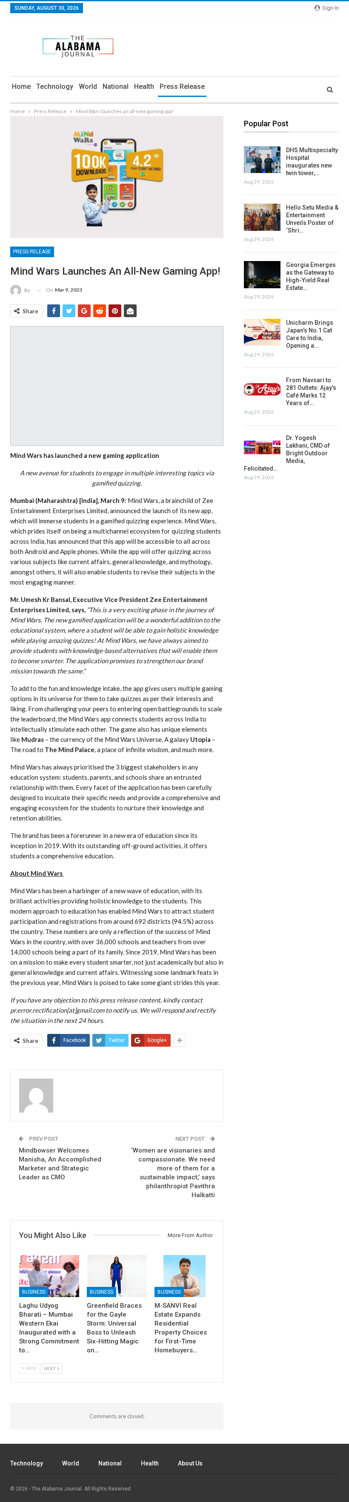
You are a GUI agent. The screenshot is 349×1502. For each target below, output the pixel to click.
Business (34, 1292)
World (88, 86)
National (116, 86)
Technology (54, 86)
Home (21, 86)
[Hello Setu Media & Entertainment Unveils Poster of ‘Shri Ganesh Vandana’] (262, 217)
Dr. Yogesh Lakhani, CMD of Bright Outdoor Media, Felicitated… (287, 453)
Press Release (182, 86)
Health (144, 86)
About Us (190, 1463)
